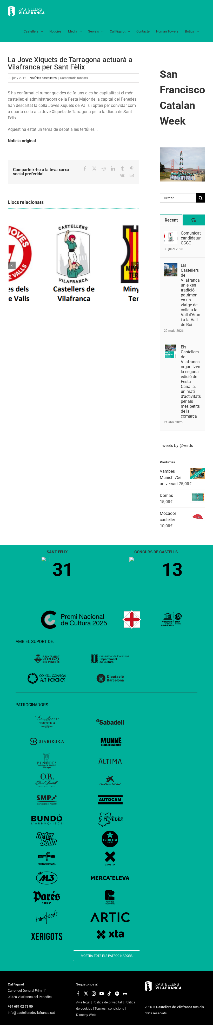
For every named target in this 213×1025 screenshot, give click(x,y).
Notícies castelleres (43, 78)
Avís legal (83, 1002)
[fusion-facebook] (78, 993)
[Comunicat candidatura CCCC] (170, 233)
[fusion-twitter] (86, 993)
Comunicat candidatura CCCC (191, 238)
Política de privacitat (107, 1002)
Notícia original (22, 140)
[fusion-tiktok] (109, 993)
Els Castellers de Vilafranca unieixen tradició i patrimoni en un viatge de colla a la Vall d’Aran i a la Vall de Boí (190, 295)
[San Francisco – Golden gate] (182, 149)
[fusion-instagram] (94, 993)
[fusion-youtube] (101, 993)
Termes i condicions (109, 1008)
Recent (171, 220)
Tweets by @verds (176, 445)
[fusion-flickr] (125, 993)
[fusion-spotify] (117, 993)
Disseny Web (86, 1015)
